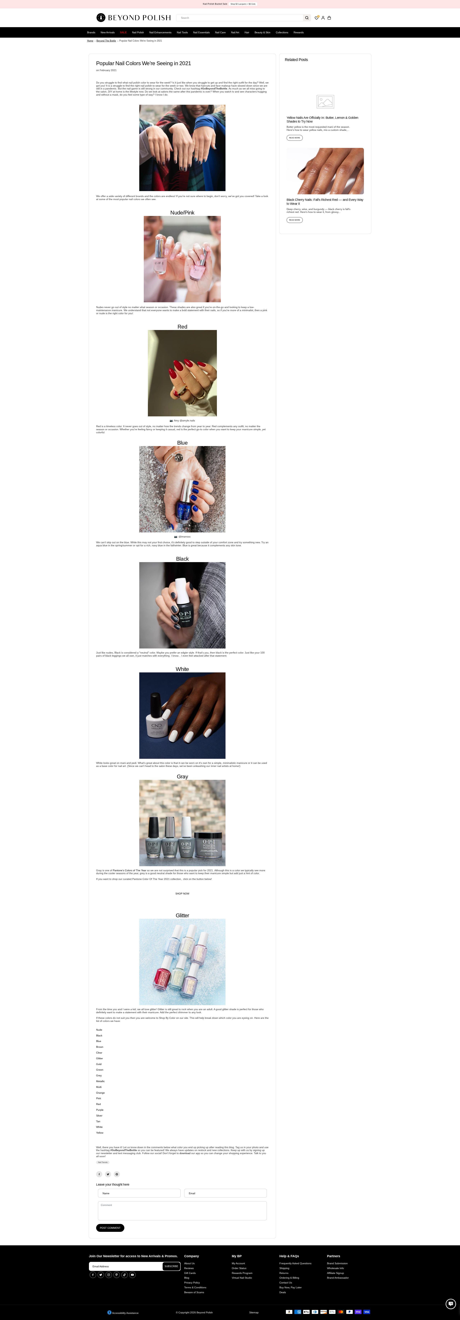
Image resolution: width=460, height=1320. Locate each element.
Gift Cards (190, 1273)
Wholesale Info (335, 1268)
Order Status (239, 1268)
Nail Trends (102, 1162)
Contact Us (285, 1282)
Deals (282, 1292)
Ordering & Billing (289, 1277)
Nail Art (235, 32)
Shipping (284, 1268)
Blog (186, 1277)
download (185, 1153)
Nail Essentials (201, 32)
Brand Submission (337, 1263)
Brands (91, 32)
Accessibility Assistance (125, 1313)
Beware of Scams (194, 1292)
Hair (247, 32)
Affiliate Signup (335, 1273)
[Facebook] (99, 1174)
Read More (294, 138)
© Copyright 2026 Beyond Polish (194, 1312)
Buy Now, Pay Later (290, 1287)
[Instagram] (109, 1275)
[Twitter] (108, 1174)
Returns (283, 1273)
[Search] (307, 17)
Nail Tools (182, 32)
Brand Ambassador (338, 1277)
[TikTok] (124, 1275)
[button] (451, 1304)
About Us (189, 1263)
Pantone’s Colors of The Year (130, 870)
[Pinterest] (117, 1174)
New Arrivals (108, 32)
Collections (282, 32)
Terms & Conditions (195, 1287)
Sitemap (254, 1312)
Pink (189, 213)
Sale (123, 32)
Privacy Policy (192, 1282)
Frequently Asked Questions (295, 1263)
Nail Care (220, 32)
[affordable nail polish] (182, 190)
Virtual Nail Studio (242, 1277)
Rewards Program (242, 1273)
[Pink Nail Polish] (182, 301)
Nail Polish (138, 32)
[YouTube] (132, 1275)
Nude (176, 213)
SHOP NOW (243, 4)
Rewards (299, 32)
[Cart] (329, 18)
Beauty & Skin (262, 32)
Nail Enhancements (160, 32)
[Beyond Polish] (134, 17)
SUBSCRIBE (171, 1266)
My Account (238, 1263)
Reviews (189, 1268)
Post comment (110, 1227)
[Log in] (323, 18)
